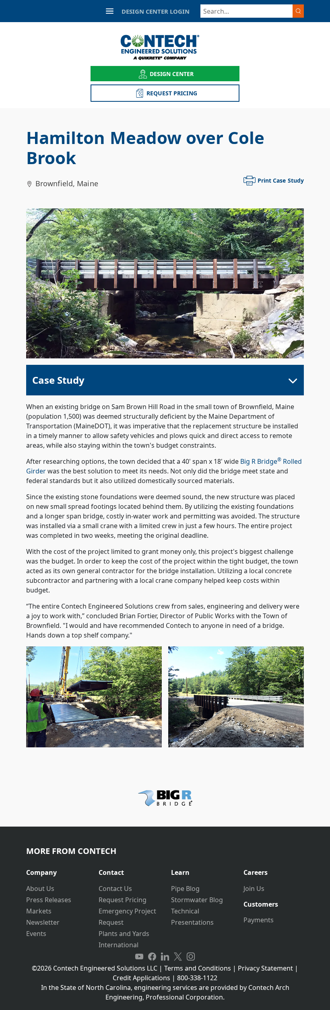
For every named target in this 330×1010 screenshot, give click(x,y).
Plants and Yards (124, 933)
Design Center (172, 74)
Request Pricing (122, 899)
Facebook (152, 956)
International (118, 944)
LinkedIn (165, 956)
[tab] (56, 869)
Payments (258, 919)
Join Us (253, 888)
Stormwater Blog (197, 899)
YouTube (139, 956)
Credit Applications (141, 977)
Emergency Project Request (127, 917)
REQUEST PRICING (171, 93)
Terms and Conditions (197, 968)
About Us (40, 888)
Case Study (58, 380)
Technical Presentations (192, 917)
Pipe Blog (185, 888)
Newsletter (43, 922)
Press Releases (48, 899)
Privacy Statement (265, 968)
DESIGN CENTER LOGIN (156, 11)
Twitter (177, 956)
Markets (39, 911)
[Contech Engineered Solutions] (165, 47)
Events (36, 933)
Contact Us (115, 888)
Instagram (190, 956)
